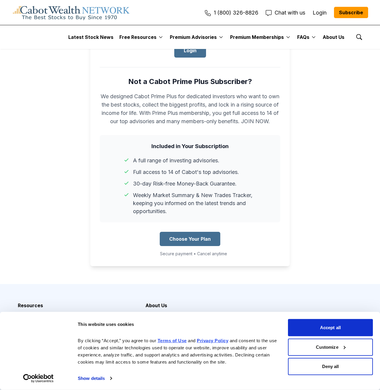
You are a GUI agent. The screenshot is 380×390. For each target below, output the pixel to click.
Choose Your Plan (190, 239)
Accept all (330, 327)
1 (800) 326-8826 (236, 12)
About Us (333, 37)
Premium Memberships (257, 37)
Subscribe (351, 12)
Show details (91, 378)
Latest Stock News (90, 37)
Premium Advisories (193, 37)
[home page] (71, 12)
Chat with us (290, 12)
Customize (327, 346)
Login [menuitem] (320, 12)
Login (190, 50)
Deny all (330, 366)
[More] (160, 37)
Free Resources (137, 37)
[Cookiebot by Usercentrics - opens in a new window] (38, 378)
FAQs (303, 37)
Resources (30, 305)
